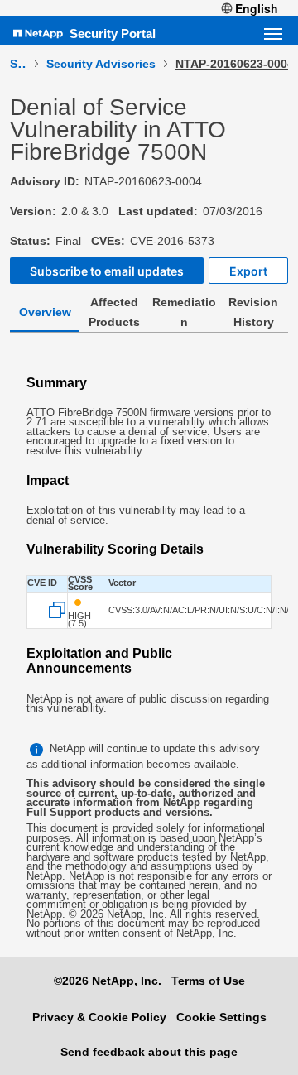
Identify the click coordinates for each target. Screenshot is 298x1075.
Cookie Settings (221, 1017)
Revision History (253, 312)
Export (248, 271)
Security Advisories (101, 63)
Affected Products (114, 312)
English (256, 8)
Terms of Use (208, 980)
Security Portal (113, 33)
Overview (45, 312)
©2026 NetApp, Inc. (107, 980)
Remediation (184, 312)
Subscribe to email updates (107, 271)
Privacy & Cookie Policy (99, 1017)
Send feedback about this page (149, 1051)
